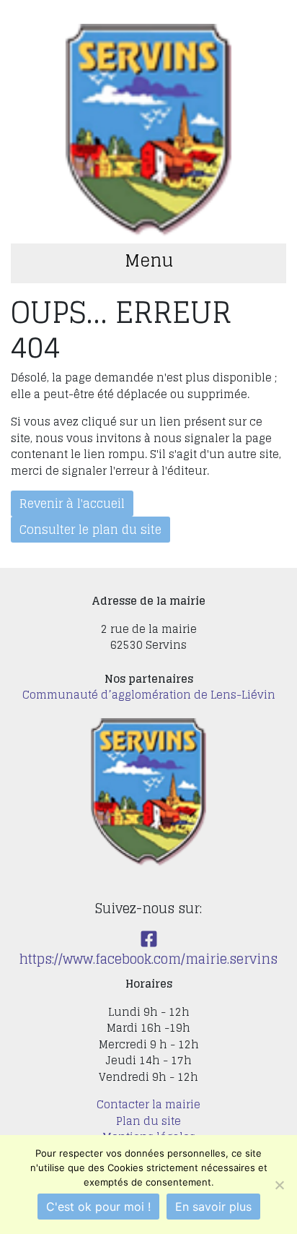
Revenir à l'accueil (72, 503)
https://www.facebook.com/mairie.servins (148, 958)
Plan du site (148, 1121)
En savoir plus (213, 1206)
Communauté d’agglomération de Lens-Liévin (148, 694)
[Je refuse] (279, 1185)
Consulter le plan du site (90, 529)
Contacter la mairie (148, 1104)
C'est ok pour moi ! (98, 1206)
